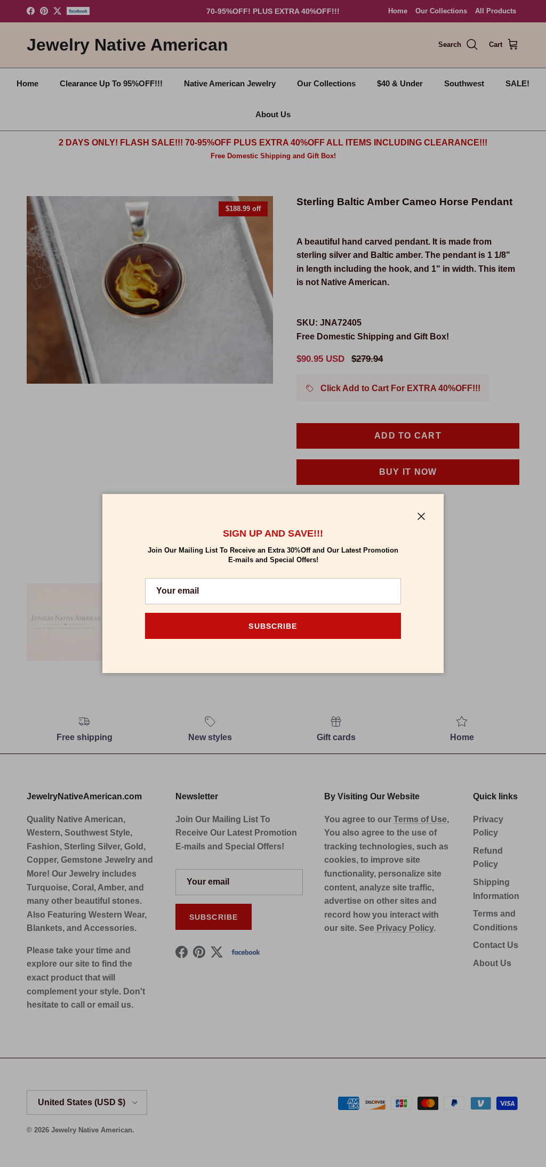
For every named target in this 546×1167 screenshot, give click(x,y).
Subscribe (272, 626)
